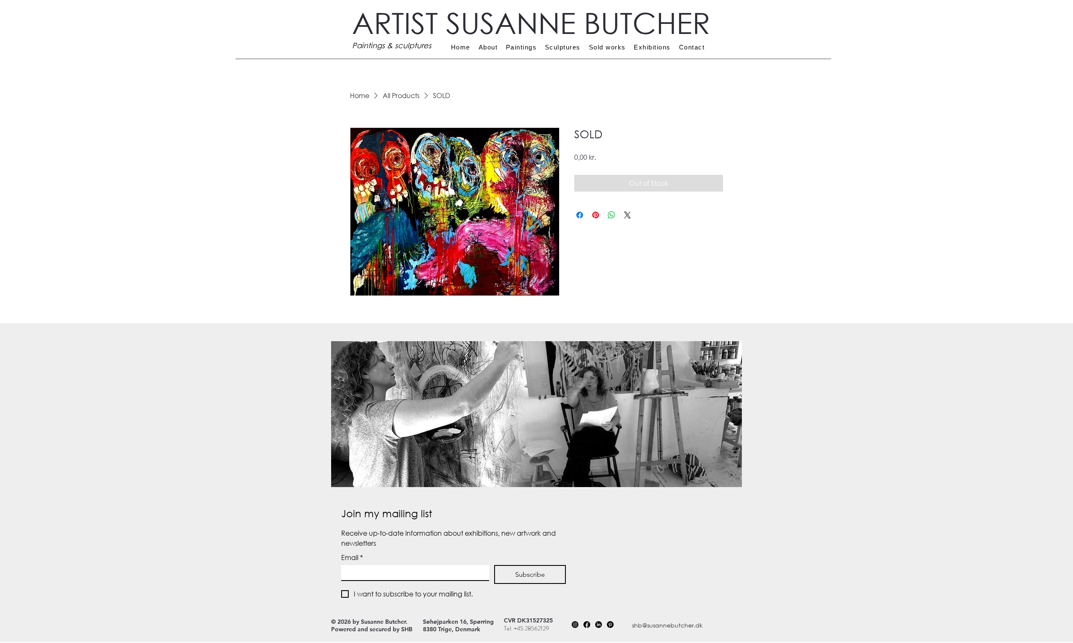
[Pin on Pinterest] (596, 215)
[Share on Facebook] (580, 215)
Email (352, 557)
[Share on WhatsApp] (611, 215)
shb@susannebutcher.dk (667, 625)
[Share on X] (627, 215)
